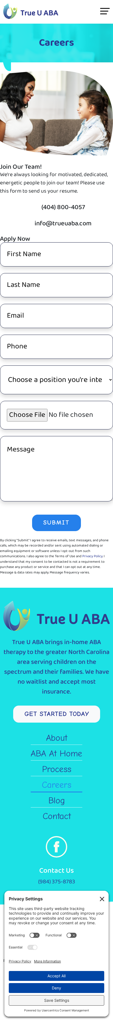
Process (56, 769)
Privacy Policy (92, 556)
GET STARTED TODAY (56, 714)
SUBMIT (56, 522)
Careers (56, 785)
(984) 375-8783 (56, 881)
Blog (56, 800)
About (56, 738)
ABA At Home (56, 753)
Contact (57, 816)
